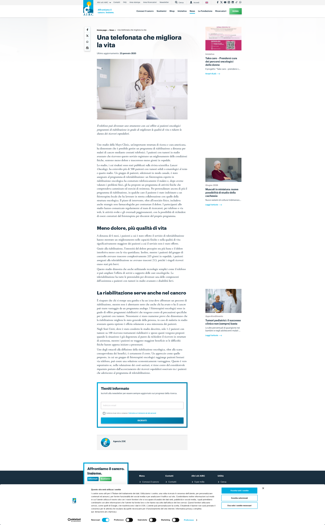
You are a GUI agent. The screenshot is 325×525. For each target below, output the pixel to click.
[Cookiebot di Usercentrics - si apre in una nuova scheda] (74, 520)
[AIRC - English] (206, 2)
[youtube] (225, 2)
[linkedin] (232, 2)
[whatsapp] (240, 2)
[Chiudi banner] (263, 488)
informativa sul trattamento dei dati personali (142, 413)
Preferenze (189, 520)
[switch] (129, 520)
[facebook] (217, 2)
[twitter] (221, 2)
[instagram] (229, 2)
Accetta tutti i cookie (239, 490)
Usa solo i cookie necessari (239, 505)
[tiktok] (236, 2)
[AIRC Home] (88, 8)
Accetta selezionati (239, 498)
